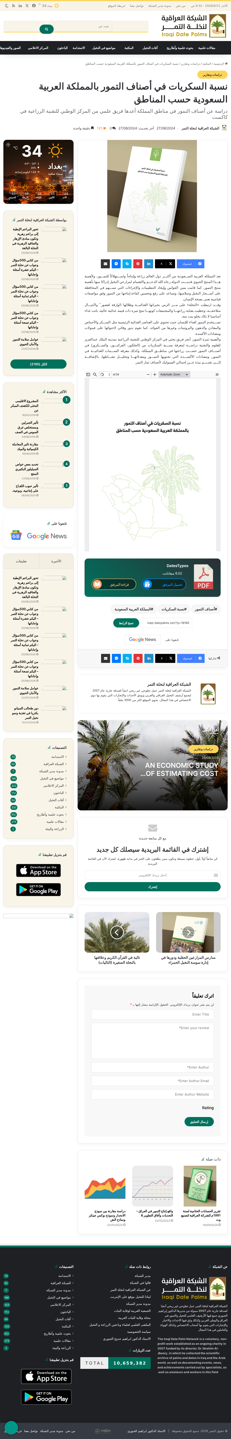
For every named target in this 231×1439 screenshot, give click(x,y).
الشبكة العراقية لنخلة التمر (200, 128)
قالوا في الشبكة (140, 1283)
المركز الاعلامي (38, 48)
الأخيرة (56, 561)
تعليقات (22, 561)
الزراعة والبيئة (55, 831)
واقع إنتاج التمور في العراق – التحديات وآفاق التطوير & (154, 1213)
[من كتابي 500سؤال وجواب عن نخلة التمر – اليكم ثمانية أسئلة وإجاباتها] (54, 293)
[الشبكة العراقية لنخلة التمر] (194, 26)
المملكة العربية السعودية (131, 609)
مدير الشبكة (143, 1276)
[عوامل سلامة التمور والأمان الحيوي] (54, 345)
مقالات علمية (206, 48)
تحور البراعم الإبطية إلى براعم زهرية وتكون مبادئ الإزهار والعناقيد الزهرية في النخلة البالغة (25, 238)
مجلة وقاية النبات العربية (135, 1318)
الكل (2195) (38, 364)
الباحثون (62, 48)
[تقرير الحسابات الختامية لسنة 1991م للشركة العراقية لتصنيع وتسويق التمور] (200, 1186)
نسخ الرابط (129, 623)
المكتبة (129, 48)
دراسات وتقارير (190, 64)
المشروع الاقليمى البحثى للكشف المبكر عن (24, 406)
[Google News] (142, 640)
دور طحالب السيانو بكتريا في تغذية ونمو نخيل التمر (25, 713)
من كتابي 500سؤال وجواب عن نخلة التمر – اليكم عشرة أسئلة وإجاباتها (24, 267)
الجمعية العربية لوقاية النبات (133, 1311)
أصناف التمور (204, 609)
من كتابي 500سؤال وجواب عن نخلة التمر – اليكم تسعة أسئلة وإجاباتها (24, 320)
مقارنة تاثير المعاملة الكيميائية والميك (25, 446)
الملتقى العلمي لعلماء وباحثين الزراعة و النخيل (121, 1325)
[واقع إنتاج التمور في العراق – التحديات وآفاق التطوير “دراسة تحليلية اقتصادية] (152, 1186)
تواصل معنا (139, 5)
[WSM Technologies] (113, 1434)
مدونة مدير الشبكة (162, 5)
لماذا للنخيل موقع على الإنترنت (131, 1297)
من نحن (183, 5)
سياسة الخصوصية (139, 1332)
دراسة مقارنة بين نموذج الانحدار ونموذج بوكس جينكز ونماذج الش (107, 1215)
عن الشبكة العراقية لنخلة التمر (131, 1290)
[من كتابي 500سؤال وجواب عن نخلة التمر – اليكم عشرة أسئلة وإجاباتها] (54, 266)
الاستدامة (79, 48)
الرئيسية (219, 64)
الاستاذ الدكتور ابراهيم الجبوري (148, 1434)
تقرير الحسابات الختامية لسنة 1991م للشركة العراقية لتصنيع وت (201, 1215)
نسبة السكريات (172, 609)
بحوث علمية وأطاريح (180, 48)
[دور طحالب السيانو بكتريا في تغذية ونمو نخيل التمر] (54, 714)
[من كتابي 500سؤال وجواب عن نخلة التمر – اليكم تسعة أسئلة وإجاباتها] (54, 319)
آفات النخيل (150, 48)
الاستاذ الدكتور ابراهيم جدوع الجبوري (128, 1339)
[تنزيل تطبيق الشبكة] (11, 1427)
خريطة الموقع (118, 5)
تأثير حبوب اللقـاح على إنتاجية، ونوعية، (25, 488)
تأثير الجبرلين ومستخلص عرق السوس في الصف (26, 427)
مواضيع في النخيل (104, 48)
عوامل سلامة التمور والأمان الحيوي (25, 342)
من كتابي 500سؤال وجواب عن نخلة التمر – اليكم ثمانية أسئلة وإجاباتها (24, 294)
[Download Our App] (38, 881)
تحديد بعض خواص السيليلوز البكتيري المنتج (26, 469)
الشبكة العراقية (54, 764)
